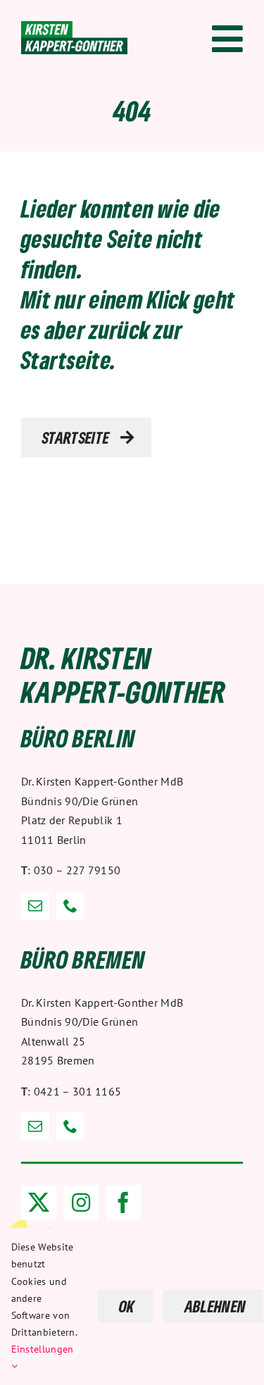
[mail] (35, 906)
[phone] (70, 906)
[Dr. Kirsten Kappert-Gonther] (74, 28)
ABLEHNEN (215, 1306)
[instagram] (81, 1202)
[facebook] (123, 1202)
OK (127, 1306)
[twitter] (38, 1202)
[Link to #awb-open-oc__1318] (227, 38)
